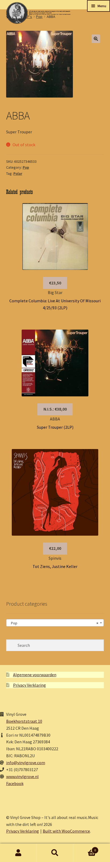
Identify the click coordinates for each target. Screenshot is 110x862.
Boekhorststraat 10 (24, 721)
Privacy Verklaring (29, 685)
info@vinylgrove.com (25, 762)
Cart (84, 848)
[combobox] (55, 623)
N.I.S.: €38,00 (55, 409)
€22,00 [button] (55, 548)
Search (55, 853)
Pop (26, 167)
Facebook (14, 783)
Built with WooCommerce (66, 831)
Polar (17, 173)
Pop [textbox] (54, 623)
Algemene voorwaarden (34, 674)
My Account (18, 853)
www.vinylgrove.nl (22, 776)
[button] (96, 38)
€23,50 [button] (55, 282)
